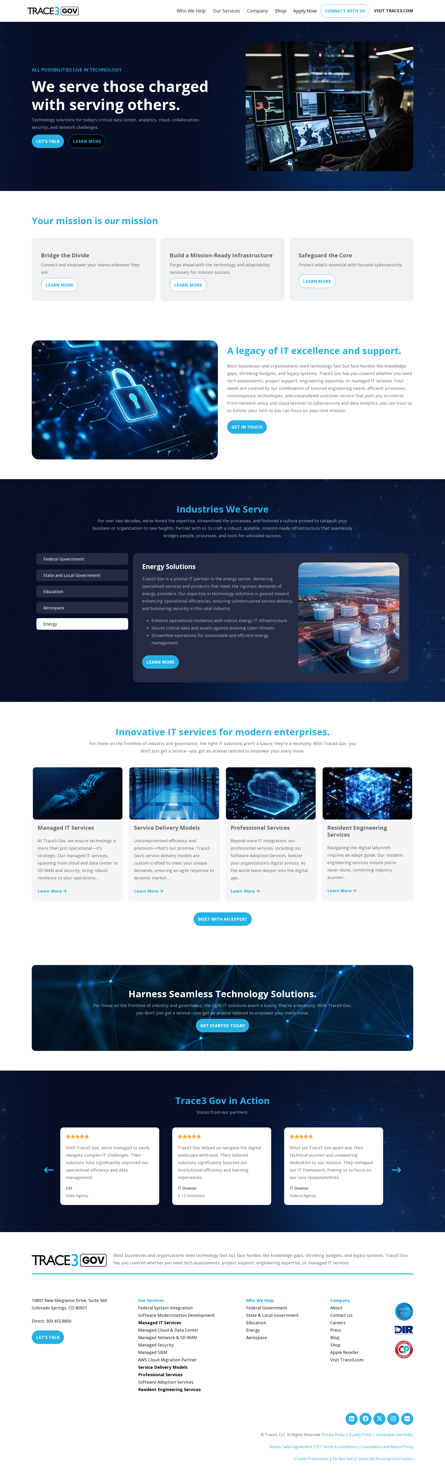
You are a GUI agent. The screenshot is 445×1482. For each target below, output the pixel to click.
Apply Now (305, 11)
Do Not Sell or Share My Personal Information (373, 1458)
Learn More (87, 141)
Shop (280, 11)
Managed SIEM (152, 1352)
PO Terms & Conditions (336, 1446)
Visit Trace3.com (346, 1360)
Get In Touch (247, 427)
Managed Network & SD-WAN (167, 1337)
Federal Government (266, 1308)
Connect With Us (345, 11)
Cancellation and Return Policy (387, 1446)
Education (256, 1322)
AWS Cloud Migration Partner (167, 1360)
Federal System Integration (165, 1308)
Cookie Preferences (312, 1458)
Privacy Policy (333, 1434)
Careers (338, 1322)
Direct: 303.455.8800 (51, 1321)
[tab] (82, 559)
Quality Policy (360, 1434)
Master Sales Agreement (290, 1446)
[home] (53, 11)
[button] (191, 11)
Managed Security (156, 1345)
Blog (334, 1337)
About (336, 1308)
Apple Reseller (344, 1352)
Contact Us (341, 1315)
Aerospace (256, 1337)
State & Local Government (272, 1315)
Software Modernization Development (176, 1315)
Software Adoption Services (165, 1382)
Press (335, 1330)
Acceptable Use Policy (394, 1434)
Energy (253, 1330)
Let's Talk (48, 141)
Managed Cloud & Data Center (168, 1330)
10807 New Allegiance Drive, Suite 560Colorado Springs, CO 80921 (69, 1304)
